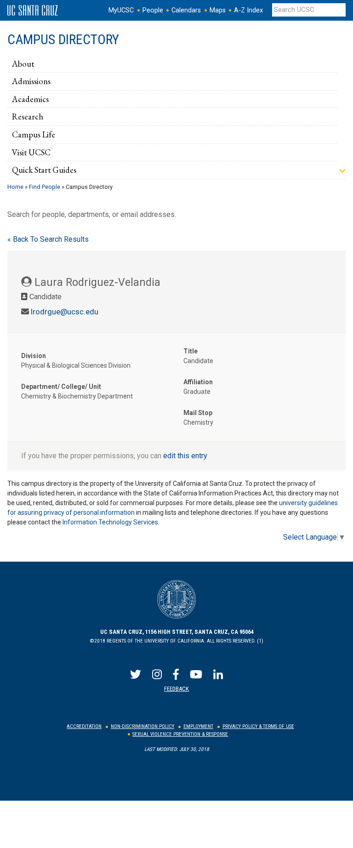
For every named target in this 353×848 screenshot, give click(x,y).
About (23, 63)
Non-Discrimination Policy (142, 726)
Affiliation (198, 382)
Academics (30, 98)
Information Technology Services (110, 522)
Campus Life (33, 134)
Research (27, 116)
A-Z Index (248, 10)
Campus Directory (63, 39)
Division (33, 355)
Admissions (31, 80)
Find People (44, 186)
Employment (198, 726)
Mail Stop (197, 412)
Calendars (186, 10)
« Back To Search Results (48, 239)
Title (190, 351)
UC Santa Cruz (32, 10)
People (152, 10)
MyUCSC (121, 10)
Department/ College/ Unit (61, 386)
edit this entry (185, 455)
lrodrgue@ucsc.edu (64, 311)
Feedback (176, 688)
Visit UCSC (31, 152)
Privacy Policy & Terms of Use (258, 726)
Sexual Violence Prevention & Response (180, 734)
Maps (218, 10)
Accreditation (84, 726)
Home (15, 186)
